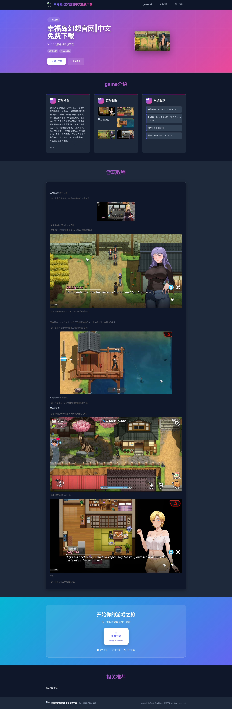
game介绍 (147, 4)
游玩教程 (163, 4)
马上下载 (179, 4)
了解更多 (76, 61)
